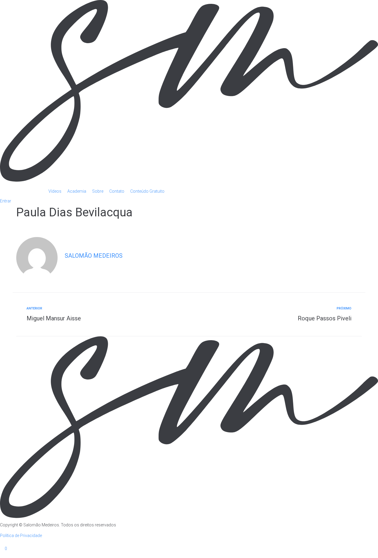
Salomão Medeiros (94, 255)
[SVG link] (189, 91)
